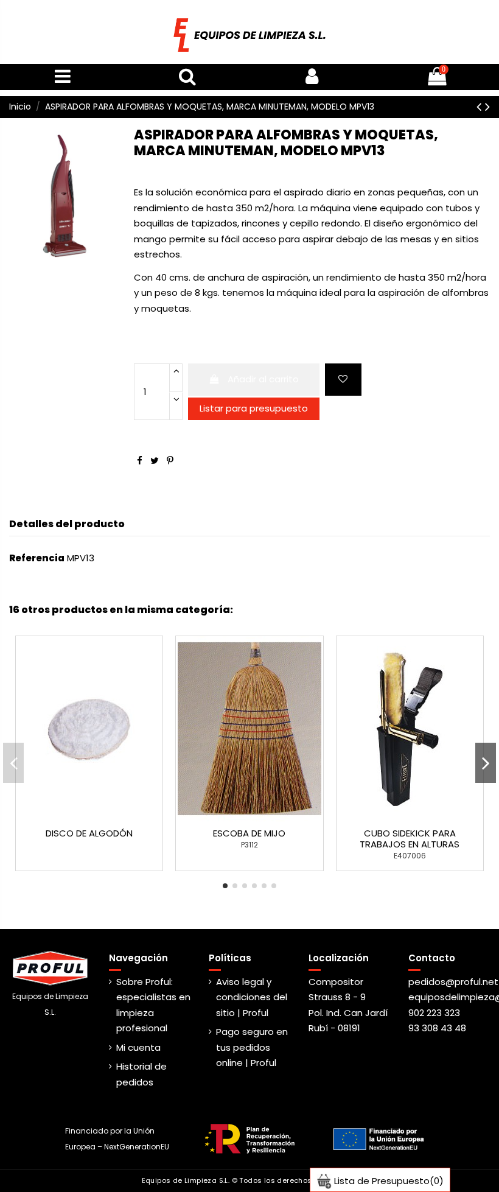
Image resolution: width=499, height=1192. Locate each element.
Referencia (37, 558)
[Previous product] (480, 106)
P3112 (249, 845)
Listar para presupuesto (254, 408)
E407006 (410, 855)
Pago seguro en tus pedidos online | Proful (252, 1047)
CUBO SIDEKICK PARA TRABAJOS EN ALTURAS (409, 838)
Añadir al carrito (263, 379)
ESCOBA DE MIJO (249, 833)
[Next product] (487, 106)
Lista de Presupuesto (388, 1180)
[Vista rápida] (98, 817)
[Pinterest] (170, 460)
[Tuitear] (154, 460)
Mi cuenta (138, 1047)
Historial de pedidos (141, 1074)
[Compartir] (139, 460)
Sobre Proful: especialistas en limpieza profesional (153, 1005)
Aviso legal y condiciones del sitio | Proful (251, 997)
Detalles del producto (67, 524)
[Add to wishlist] (343, 379)
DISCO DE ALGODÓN (89, 833)
